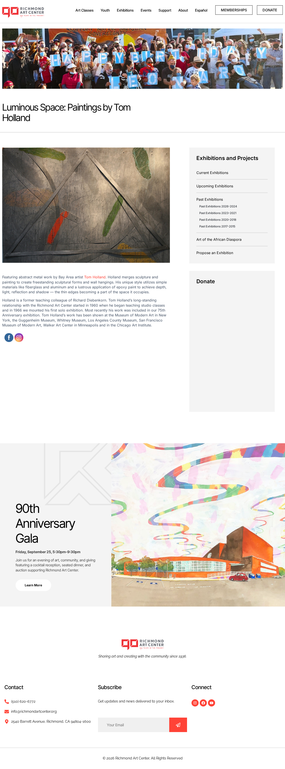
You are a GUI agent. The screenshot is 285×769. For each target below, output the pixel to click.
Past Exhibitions (209, 199)
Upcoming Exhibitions (214, 186)
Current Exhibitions (212, 172)
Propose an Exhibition (214, 253)
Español (201, 10)
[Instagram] (195, 702)
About (183, 10)
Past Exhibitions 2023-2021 (217, 213)
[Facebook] (203, 702)
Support (165, 10)
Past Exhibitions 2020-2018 (217, 219)
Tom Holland (95, 277)
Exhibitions (125, 10)
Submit (178, 725)
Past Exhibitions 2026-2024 (218, 206)
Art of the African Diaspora (219, 239)
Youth (105, 10)
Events (146, 10)
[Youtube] (211, 702)
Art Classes (84, 10)
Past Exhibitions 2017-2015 (217, 226)
